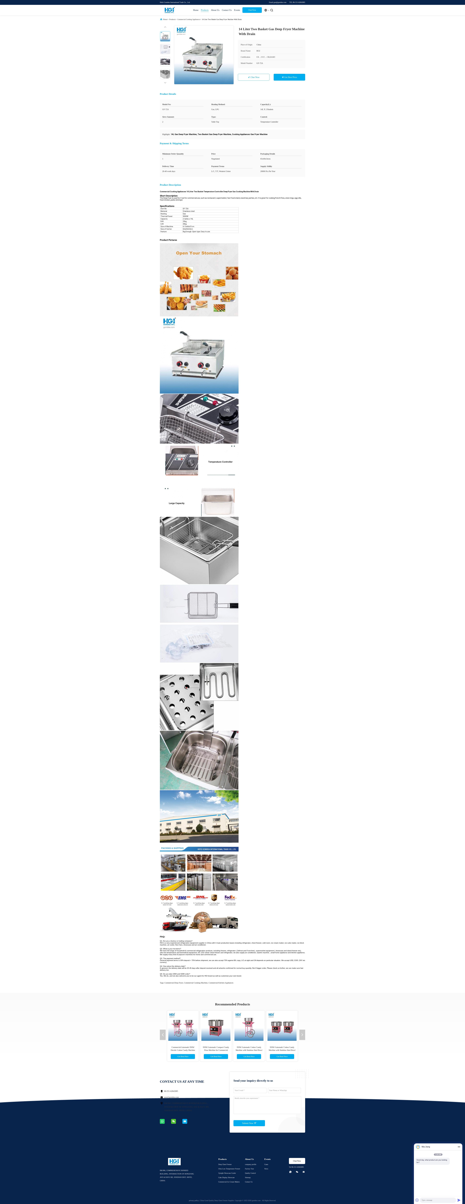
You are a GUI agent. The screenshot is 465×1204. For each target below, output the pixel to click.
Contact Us (227, 10)
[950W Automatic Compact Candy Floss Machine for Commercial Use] (173, 1026)
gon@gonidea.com (171, 1097)
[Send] (459, 1200)
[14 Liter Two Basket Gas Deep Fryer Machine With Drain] (204, 55)
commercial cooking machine (196, 983)
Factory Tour (249, 1169)
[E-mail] (187, 1123)
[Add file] (417, 1200)
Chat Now (252, 10)
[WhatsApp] (165, 1123)
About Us (215, 10)
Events (237, 10)
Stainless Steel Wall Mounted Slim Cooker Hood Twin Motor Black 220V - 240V (285, 1050)
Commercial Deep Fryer (173, 983)
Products (205, 10)
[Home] (169, 10)
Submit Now (248, 1123)
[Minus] (458, 1146)
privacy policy (194, 1200)
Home (195, 10)
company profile (250, 1164)
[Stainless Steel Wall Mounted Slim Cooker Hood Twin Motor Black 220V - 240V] (285, 1026)
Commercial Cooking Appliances (188, 19)
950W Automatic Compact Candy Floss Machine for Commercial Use (173, 1050)
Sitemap (248, 1177)
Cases (266, 1164)
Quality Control (250, 1173)
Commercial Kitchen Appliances (221, 983)
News (266, 1169)
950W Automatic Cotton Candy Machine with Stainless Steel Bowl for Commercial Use (206, 1050)
